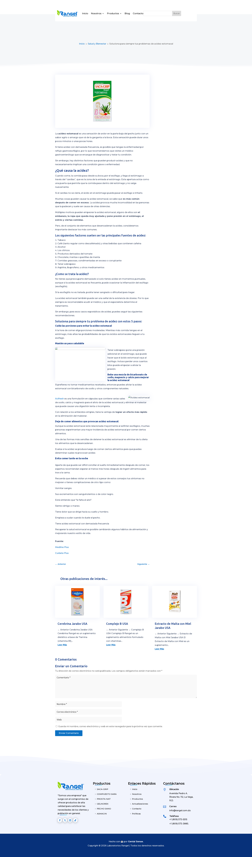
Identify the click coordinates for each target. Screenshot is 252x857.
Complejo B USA (117, 623)
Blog (127, 13)
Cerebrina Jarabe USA (72, 623)
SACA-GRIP (102, 789)
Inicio (85, 13)
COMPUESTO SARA (107, 794)
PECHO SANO (104, 808)
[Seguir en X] (65, 820)
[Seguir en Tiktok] (75, 820)
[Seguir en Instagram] (70, 820)
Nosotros (96, 13)
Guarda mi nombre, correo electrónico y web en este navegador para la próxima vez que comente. (110, 726)
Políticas (136, 813)
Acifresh (59, 398)
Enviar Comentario (69, 733)
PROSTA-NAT (104, 799)
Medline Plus (62, 547)
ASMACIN (102, 813)
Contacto (138, 13)
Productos (113, 13)
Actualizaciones (140, 804)
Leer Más (62, 645)
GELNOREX (102, 804)
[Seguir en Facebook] (60, 820)
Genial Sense (135, 841)
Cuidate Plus (62, 553)
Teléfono (174, 816)
